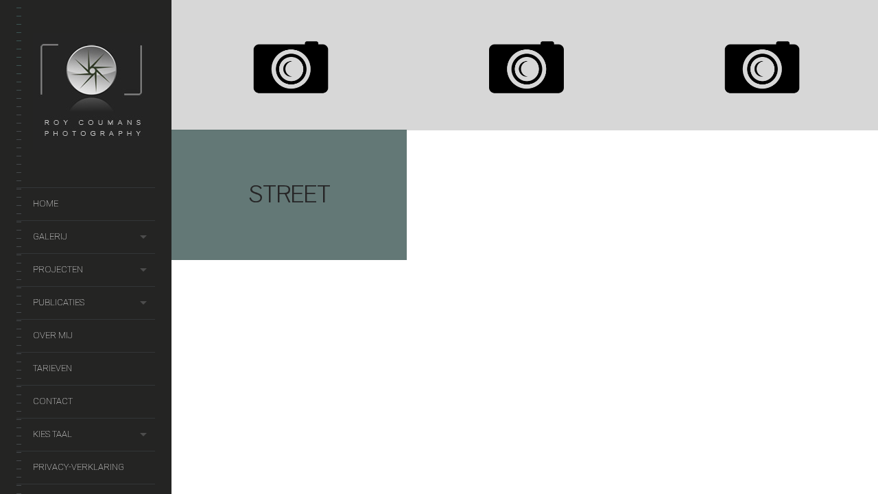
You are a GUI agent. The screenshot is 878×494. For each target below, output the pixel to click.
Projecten (58, 269)
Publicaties (58, 302)
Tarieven (52, 368)
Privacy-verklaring (78, 467)
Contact (53, 401)
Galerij (50, 236)
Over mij (53, 335)
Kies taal (52, 434)
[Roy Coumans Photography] (91, 142)
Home (45, 203)
